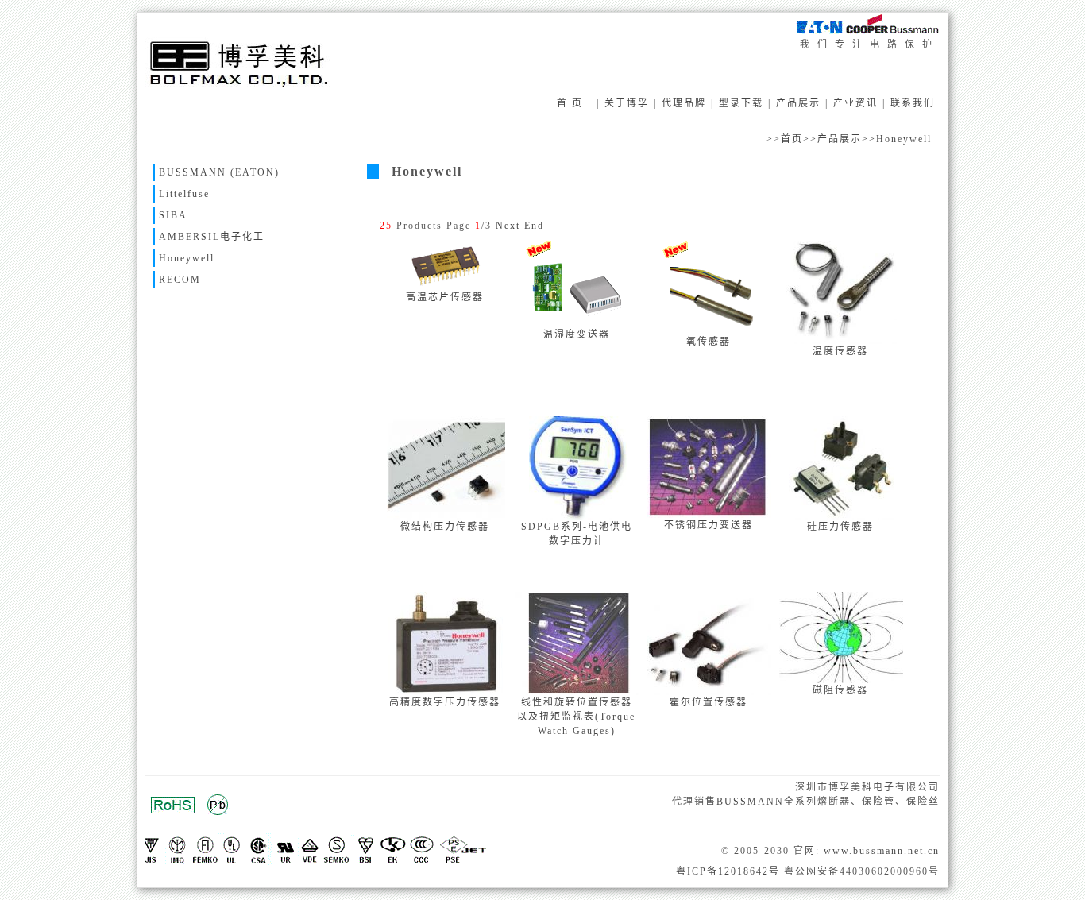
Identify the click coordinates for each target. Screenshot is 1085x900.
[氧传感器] (709, 331)
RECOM (180, 279)
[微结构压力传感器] (446, 516)
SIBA (173, 215)
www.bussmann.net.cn (882, 850)
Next (508, 225)
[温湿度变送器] (577, 324)
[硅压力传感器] (841, 516)
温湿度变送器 (576, 334)
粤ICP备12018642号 (728, 871)
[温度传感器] (841, 340)
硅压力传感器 (840, 526)
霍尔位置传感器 (708, 702)
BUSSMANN (750, 801)
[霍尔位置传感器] (709, 691)
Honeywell (904, 139)
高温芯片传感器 (445, 297)
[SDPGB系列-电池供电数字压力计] (578, 516)
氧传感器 (708, 341)
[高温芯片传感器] (445, 286)
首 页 (570, 103)
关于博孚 (626, 103)
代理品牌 (684, 103)
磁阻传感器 (840, 690)
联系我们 (912, 103)
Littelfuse (184, 193)
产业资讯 (855, 103)
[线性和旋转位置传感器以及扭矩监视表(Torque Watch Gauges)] (578, 691)
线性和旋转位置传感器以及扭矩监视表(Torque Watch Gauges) (576, 716)
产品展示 (798, 103)
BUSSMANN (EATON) (219, 172)
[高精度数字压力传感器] (445, 691)
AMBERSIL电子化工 (211, 236)
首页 (792, 139)
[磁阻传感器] (842, 680)
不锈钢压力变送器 (708, 525)
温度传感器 (840, 351)
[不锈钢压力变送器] (710, 514)
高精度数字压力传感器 (444, 702)
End (534, 225)
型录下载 (741, 103)
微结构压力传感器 (444, 526)
